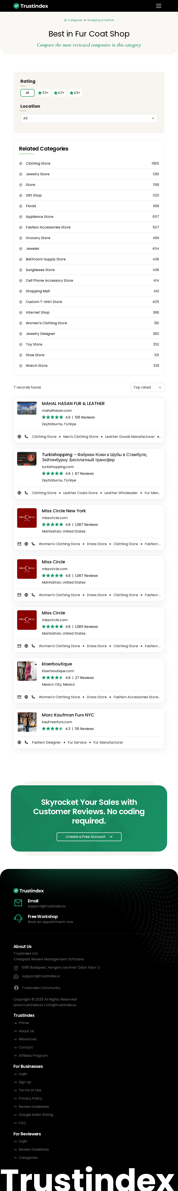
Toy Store (34, 344)
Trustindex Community (41, 987)
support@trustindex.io (47, 906)
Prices (24, 1022)
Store (30, 185)
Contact (26, 1047)
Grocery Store (38, 238)
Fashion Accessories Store (48, 227)
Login (23, 1073)
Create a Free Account (85, 836)
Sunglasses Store (40, 270)
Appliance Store (39, 217)
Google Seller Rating (36, 1114)
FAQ (22, 1122)
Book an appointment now (50, 921)
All (27, 93)
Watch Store (37, 366)
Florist (31, 206)
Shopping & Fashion (100, 20)
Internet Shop (37, 312)
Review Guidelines (34, 1106)
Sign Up (25, 1082)
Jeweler (33, 248)
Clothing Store (38, 163)
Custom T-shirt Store (44, 302)
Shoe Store (35, 355)
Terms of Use (30, 1090)
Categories (28, 1157)
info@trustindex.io (61, 1004)
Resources (27, 1039)
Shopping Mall (38, 291)
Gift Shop (34, 195)
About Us (26, 1031)
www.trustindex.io (28, 1004)
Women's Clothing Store (46, 323)
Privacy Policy (30, 1098)
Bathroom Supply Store (46, 259)
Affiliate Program (33, 1055)
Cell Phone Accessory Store (49, 280)
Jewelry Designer (40, 334)
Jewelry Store (37, 174)
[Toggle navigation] (159, 6)
